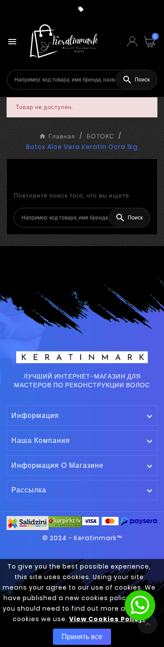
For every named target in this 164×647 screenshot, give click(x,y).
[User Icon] (132, 41)
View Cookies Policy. (107, 619)
